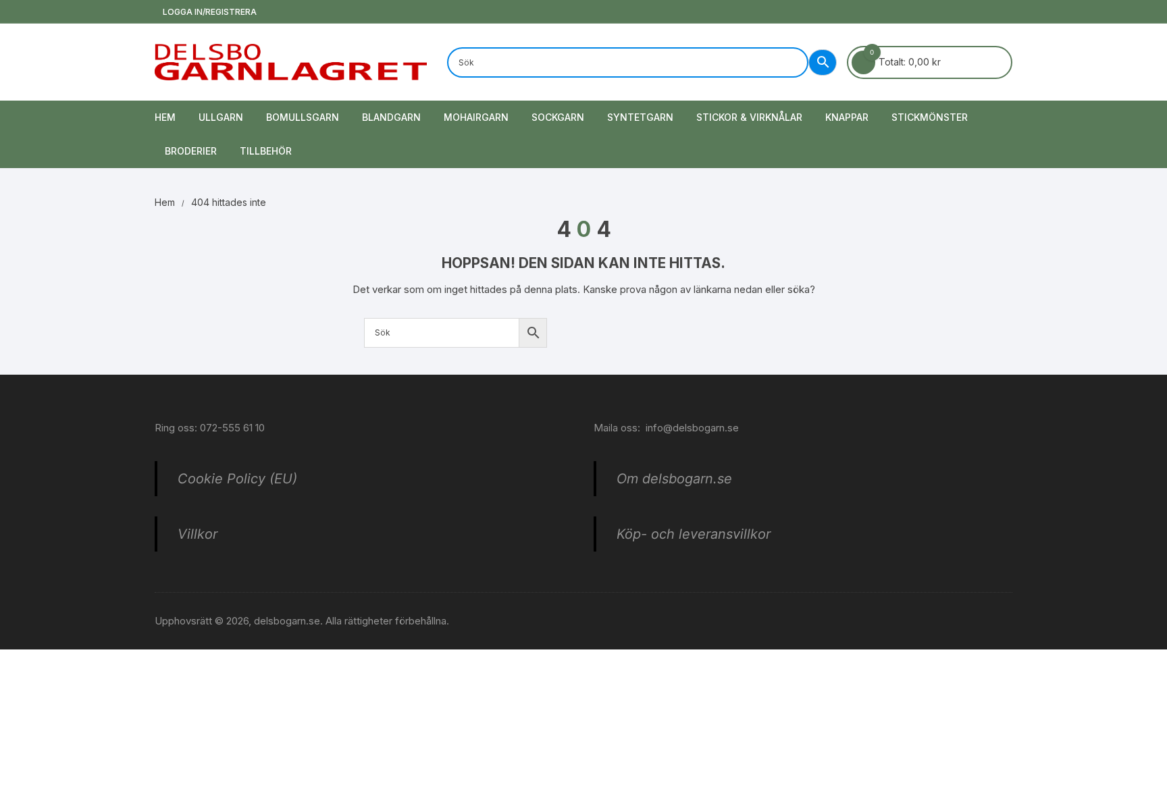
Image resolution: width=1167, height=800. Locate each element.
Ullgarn (221, 117)
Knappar (846, 117)
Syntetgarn (640, 117)
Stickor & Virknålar (749, 117)
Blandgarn (391, 117)
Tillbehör (266, 151)
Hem (165, 117)
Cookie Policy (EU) (237, 479)
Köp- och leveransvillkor (694, 534)
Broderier (191, 151)
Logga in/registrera (209, 12)
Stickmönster (929, 117)
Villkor (197, 534)
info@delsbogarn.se (692, 427)
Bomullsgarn (302, 117)
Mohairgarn (476, 117)
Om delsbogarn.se (674, 479)
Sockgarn (557, 117)
